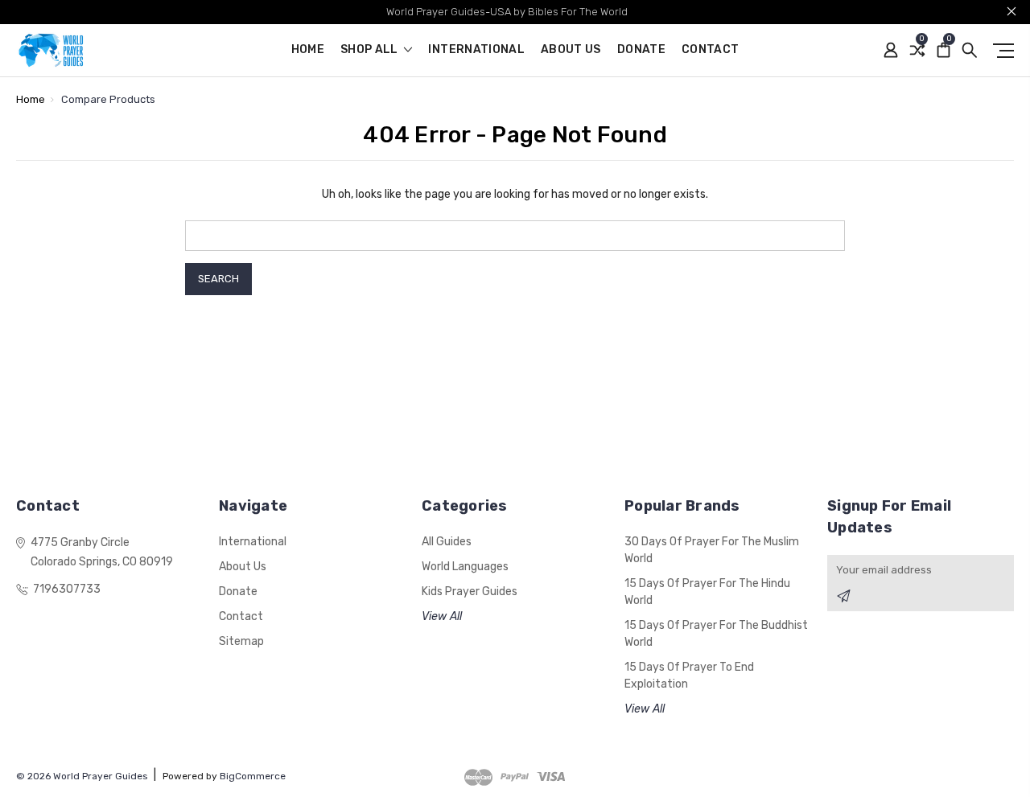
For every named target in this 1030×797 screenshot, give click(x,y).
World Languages (465, 566)
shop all (370, 50)
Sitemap (241, 641)
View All (442, 616)
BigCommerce (253, 776)
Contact (710, 50)
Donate (641, 50)
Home (307, 50)
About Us (571, 50)
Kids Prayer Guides (469, 591)
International (476, 50)
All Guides (447, 541)
